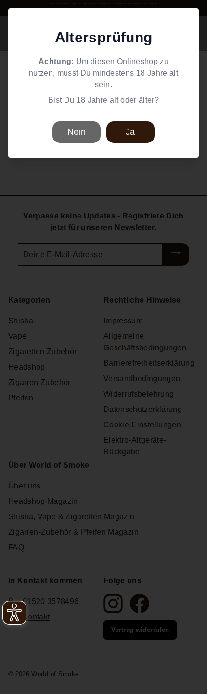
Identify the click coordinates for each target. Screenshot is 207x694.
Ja (130, 132)
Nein (76, 132)
